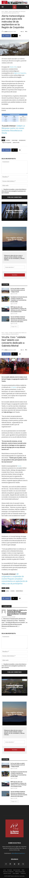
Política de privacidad (20, 871)
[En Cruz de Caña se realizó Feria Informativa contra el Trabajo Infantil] (5, 290)
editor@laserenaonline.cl (18, 853)
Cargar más (14, 326)
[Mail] (14, 864)
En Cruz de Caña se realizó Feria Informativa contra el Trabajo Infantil (18, 290)
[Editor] (3, 31)
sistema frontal (16, 142)
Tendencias (23, 873)
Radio (23, 870)
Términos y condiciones (8, 871)
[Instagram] (10, 864)
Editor (6, 31)
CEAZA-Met (13, 67)
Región (6, 11)
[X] (23, 864)
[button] (2, 7)
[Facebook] (6, 864)
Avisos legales (16, 873)
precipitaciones (22, 140)
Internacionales (16, 870)
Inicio (3, 11)
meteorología (14, 140)
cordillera (8, 140)
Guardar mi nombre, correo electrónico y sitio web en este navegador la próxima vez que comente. (14, 191)
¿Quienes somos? (7, 873)
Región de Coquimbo (20, 73)
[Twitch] (18, 864)
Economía (9, 870)
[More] (20, 35)
